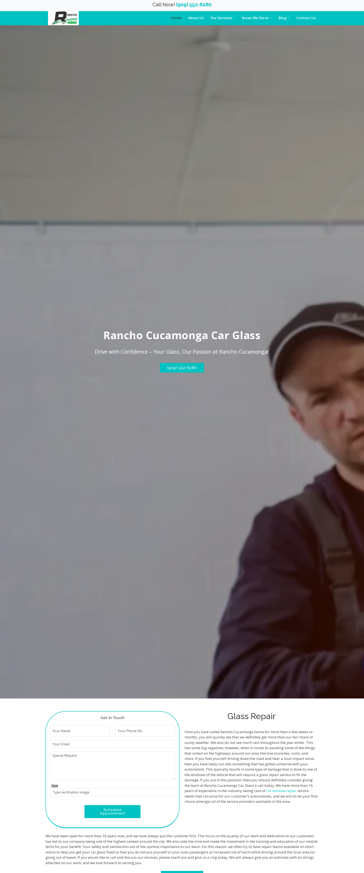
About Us (196, 17)
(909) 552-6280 (182, 367)
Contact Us (306, 17)
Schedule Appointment (112, 811)
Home (176, 17)
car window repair (281, 790)
